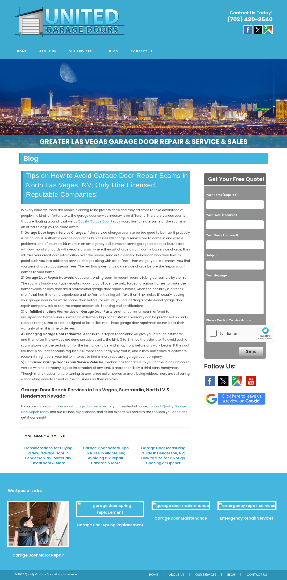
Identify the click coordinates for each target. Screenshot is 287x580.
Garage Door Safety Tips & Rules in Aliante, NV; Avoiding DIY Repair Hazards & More (106, 456)
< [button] (5, 102)
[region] (143, 103)
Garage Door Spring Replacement (110, 525)
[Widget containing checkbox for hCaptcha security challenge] (240, 333)
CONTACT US (257, 574)
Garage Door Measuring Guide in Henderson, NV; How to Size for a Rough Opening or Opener (163, 456)
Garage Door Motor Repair (38, 555)
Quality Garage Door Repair (99, 221)
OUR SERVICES (205, 574)
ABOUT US (176, 574)
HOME (153, 574)
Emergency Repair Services (247, 518)
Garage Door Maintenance (180, 518)
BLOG (231, 574)
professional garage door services (80, 406)
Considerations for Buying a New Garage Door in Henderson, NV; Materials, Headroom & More (48, 456)
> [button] (281, 102)
